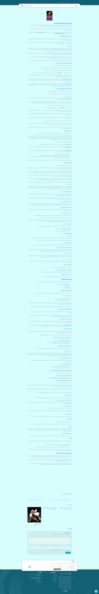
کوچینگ (70, 4)
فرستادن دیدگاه (68, 552)
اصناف (52, 4)
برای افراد (56, 4)
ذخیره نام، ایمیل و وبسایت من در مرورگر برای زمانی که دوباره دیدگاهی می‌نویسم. (59, 550)
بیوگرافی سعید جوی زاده (37, 4)
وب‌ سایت (41, 545)
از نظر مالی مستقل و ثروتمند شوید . (59, 33)
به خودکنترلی (59, 72)
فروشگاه (66, 4)
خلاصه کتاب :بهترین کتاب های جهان (65, 493)
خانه (73, 4)
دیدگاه (70, 536)
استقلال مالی (62, 107)
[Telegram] (64, 591)
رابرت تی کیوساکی (40, 32)
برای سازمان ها (62, 4)
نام (70, 545)
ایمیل (55, 545)
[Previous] (29, 504)
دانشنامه (42, 4)
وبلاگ (45, 4)
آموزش (48, 4)
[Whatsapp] (62, 591)
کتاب (73, 6)
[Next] (28, 504)
